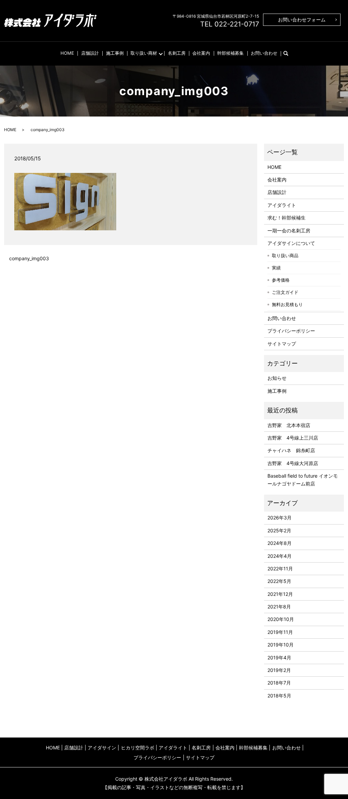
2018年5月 (279, 695)
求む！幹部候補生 (286, 217)
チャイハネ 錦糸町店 (291, 450)
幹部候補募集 (230, 53)
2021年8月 (279, 606)
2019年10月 (280, 644)
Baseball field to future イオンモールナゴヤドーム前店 (302, 479)
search (289, 53)
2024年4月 (279, 556)
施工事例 (115, 53)
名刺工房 (177, 53)
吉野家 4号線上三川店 (292, 438)
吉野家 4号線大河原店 (292, 463)
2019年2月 (279, 670)
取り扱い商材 (143, 53)
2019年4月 (279, 657)
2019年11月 (280, 632)
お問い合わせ (264, 53)
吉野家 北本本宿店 (288, 425)
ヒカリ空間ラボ (137, 747)
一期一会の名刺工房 (288, 230)
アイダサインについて (291, 243)
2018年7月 (279, 683)
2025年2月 (279, 530)
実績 (276, 267)
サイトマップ (281, 344)
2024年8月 (279, 543)
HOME (67, 53)
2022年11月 (280, 568)
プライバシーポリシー (291, 331)
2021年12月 (280, 594)
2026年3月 (279, 517)
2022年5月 (279, 581)
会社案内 (201, 53)
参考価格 (281, 280)
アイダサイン (102, 747)
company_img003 (29, 258)
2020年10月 (280, 619)
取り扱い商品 (285, 255)
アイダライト (281, 205)
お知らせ (276, 378)
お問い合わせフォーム (302, 19)
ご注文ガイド (285, 292)
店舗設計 (90, 53)
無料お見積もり (287, 304)
